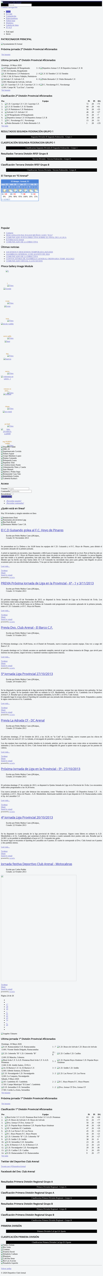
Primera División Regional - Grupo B (51, 1209)
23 (7, 1018)
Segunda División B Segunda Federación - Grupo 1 (51, 137)
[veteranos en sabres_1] (7, 379)
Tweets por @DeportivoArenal (13, 1166)
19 (7, 1009)
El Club (9, 14)
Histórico (9, 23)
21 (7, 1013)
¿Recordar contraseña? (15, 503)
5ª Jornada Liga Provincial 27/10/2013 (27, 674)
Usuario (4, 489)
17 (7, 1004)
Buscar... (4, 5)
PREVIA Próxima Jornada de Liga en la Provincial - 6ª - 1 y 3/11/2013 (47, 583)
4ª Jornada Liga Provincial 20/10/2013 (27, 817)
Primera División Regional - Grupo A (51, 1187)
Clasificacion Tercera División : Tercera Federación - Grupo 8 (51, 170)
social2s (12, 577)
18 (7, 1007)
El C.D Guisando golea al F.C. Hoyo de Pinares (32, 530)
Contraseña (5, 491)
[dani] (7, 341)
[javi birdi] (7, 412)
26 (7, 1025)
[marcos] (7, 359)
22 (7, 1016)
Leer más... (5, 566)
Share (3, 573)
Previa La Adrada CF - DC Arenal (23, 720)
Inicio (8, 12)
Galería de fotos (12, 25)
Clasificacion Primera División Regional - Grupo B (51, 1220)
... (7, 1011)
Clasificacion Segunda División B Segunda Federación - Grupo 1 (52, 148)
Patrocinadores (12, 18)
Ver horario (5, 54)
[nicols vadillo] (7, 324)
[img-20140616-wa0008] (7, 434)
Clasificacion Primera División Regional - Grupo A (51, 1198)
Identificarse (6, 496)
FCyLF (9, 27)
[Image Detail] (10, 285)
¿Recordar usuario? (13, 501)
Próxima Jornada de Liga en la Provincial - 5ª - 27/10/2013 (40, 769)
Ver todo (4, 126)
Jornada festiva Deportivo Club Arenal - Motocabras (36, 864)
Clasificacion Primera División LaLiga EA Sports (51, 1242)
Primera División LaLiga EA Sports (51, 1231)
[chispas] (7, 394)
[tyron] (7, 306)
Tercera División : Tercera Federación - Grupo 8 (51, 159)
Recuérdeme (6, 494)
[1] (7, 271)
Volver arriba (6, 1268)
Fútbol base (10, 21)
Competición (11, 16)
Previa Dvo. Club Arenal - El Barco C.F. (27, 627)
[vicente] (7, 289)
